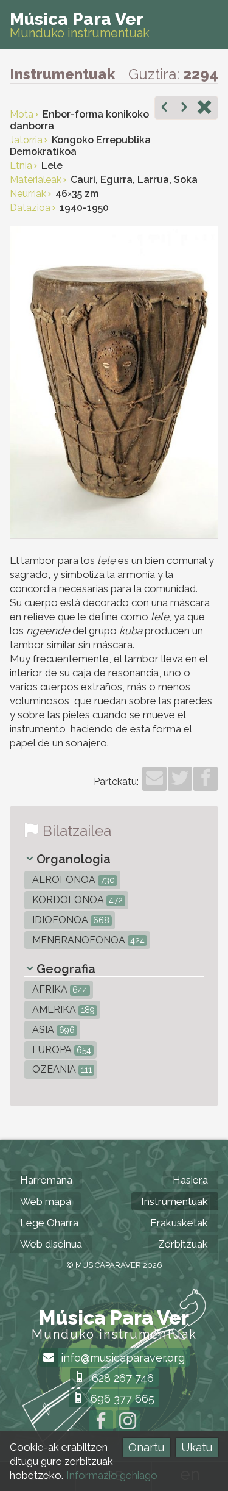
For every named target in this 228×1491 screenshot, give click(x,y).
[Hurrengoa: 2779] (184, 108)
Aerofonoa (72, 879)
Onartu (146, 1447)
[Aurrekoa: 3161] (164, 108)
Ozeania (61, 1069)
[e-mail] (154, 779)
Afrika (59, 989)
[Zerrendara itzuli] (204, 108)
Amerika (62, 1009)
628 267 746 (121, 1377)
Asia (52, 1029)
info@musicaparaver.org (121, 1357)
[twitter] (180, 779)
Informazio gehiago (111, 1475)
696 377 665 (121, 1398)
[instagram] (128, 1422)
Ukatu (196, 1447)
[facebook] (205, 779)
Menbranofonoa (87, 940)
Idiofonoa (69, 920)
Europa (60, 1050)
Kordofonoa (76, 900)
